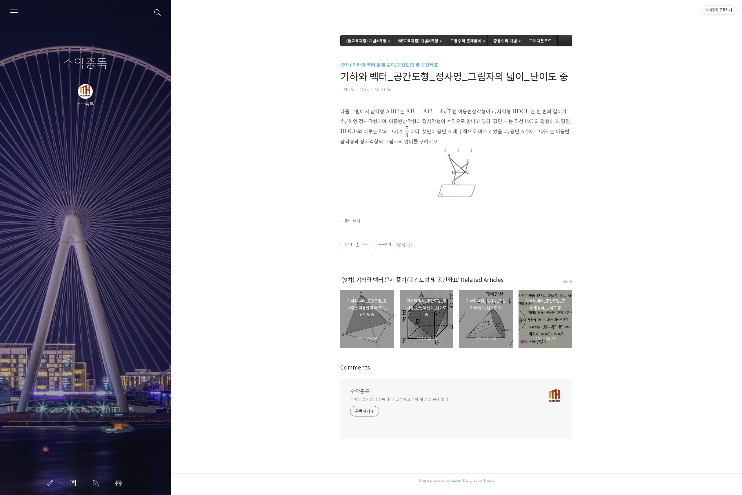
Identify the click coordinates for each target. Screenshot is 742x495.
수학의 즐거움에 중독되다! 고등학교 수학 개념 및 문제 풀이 (399, 399)
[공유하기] (357, 244)
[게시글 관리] (364, 244)
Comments (355, 367)
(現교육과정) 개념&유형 (418, 41)
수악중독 (85, 64)
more (567, 281)
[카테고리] (14, 12)
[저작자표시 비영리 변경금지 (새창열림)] (404, 244)
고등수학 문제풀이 (465, 41)
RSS (97, 483)
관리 (120, 483)
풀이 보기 (352, 221)
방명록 (74, 483)
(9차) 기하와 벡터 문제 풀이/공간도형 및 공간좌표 (389, 65)
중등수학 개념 (505, 41)
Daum (455, 480)
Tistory (488, 480)
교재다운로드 (540, 41)
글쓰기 (51, 483)
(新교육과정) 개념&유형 (366, 41)
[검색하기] (157, 12)
